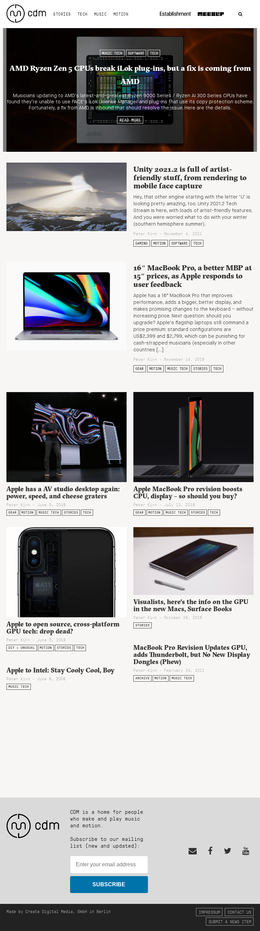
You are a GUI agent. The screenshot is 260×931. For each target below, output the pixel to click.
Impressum (209, 912)
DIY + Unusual (21, 647)
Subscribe (108, 884)
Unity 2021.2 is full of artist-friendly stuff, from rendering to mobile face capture (189, 177)
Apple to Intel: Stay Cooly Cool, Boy (60, 670)
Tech (83, 14)
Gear (139, 368)
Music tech (112, 53)
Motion (121, 14)
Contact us (239, 912)
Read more (130, 120)
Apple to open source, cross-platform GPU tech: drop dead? (63, 627)
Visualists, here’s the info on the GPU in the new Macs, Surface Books (190, 605)
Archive (142, 678)
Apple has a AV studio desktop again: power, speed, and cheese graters (63, 492)
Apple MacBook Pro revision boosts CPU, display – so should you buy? (187, 492)
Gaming (141, 243)
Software (136, 53)
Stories (62, 14)
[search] (240, 14)
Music (100, 14)
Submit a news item (230, 921)
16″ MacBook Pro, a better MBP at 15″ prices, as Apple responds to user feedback (192, 276)
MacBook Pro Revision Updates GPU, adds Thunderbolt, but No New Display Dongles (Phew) (191, 654)
